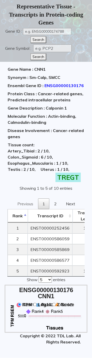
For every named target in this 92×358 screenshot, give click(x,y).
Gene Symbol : (18, 48)
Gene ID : (13, 31)
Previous (25, 203)
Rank (18, 215)
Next (70, 203)
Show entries (46, 279)
